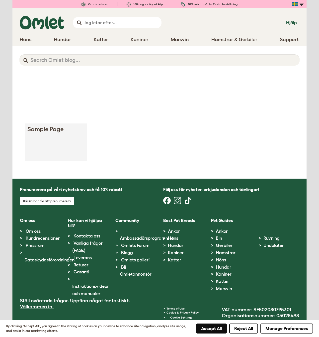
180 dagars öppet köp (148, 4)
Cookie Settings (181, 317)
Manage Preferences (286, 328)
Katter (174, 259)
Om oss (33, 231)
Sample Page (45, 129)
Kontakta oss (87, 235)
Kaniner (176, 252)
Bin (219, 238)
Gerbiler (224, 245)
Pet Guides (222, 220)
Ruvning (271, 238)
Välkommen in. (37, 306)
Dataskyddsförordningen (49, 259)
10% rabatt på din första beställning (212, 4)
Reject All (243, 328)
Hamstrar (226, 252)
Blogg (127, 252)
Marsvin (224, 288)
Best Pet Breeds (179, 220)
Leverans (83, 257)
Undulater (273, 245)
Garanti (81, 271)
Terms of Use (175, 308)
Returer (81, 264)
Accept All (211, 328)
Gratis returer (97, 4)
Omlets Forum (135, 245)
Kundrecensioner (43, 238)
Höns (173, 238)
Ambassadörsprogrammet (147, 238)
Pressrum (35, 245)
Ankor (174, 231)
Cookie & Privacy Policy (182, 312)
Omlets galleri (135, 259)
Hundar (175, 245)
